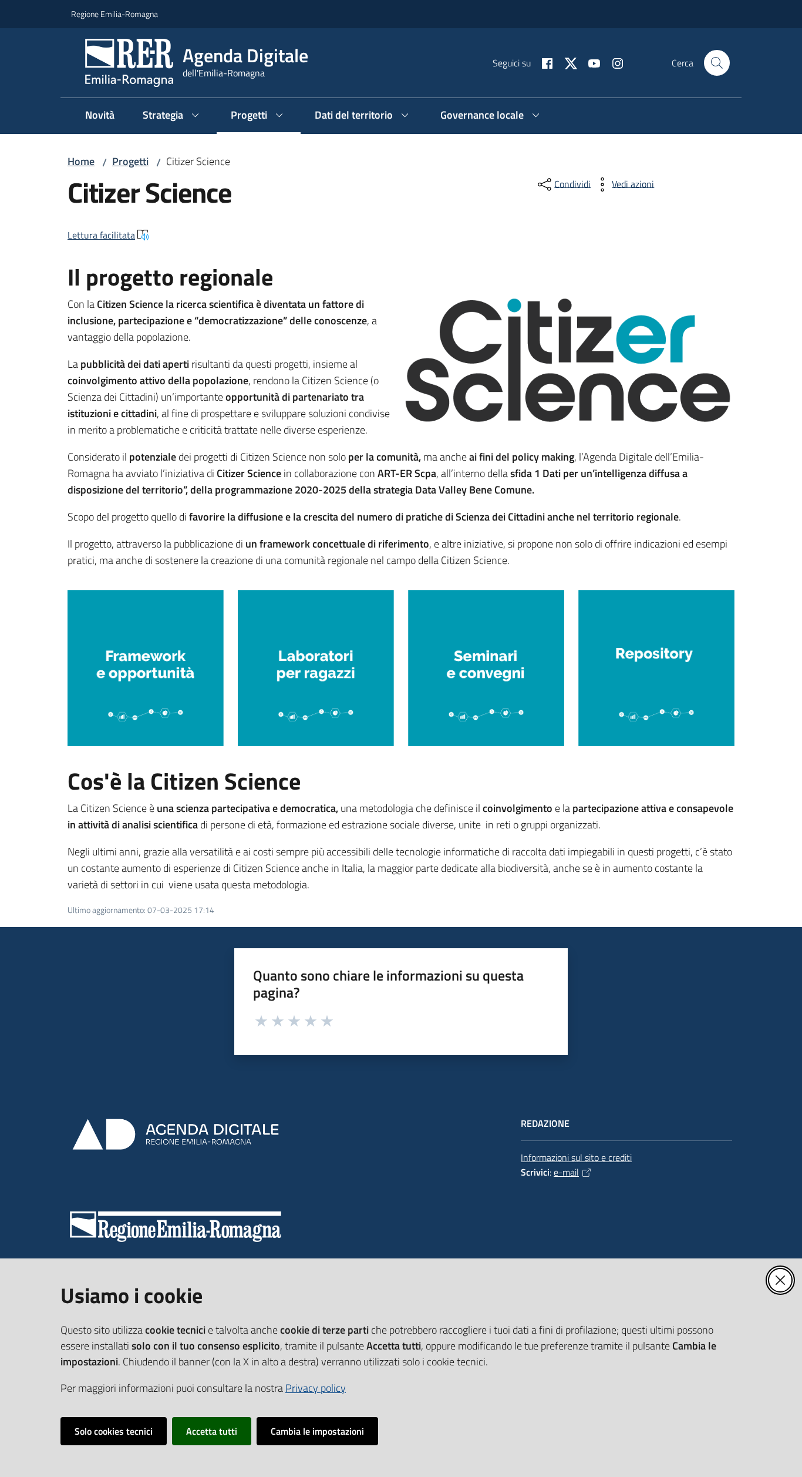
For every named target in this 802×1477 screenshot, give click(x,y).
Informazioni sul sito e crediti (576, 1157)
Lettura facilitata (101, 235)
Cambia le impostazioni (317, 1431)
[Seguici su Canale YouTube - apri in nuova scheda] (589, 62)
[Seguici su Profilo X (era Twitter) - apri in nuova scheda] (566, 62)
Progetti (130, 161)
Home (81, 161)
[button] (717, 63)
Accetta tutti (211, 1431)
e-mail (566, 1172)
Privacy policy (315, 1388)
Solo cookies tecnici (114, 1431)
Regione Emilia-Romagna (114, 14)
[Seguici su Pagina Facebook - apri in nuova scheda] (542, 62)
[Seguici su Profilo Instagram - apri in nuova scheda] (613, 62)
